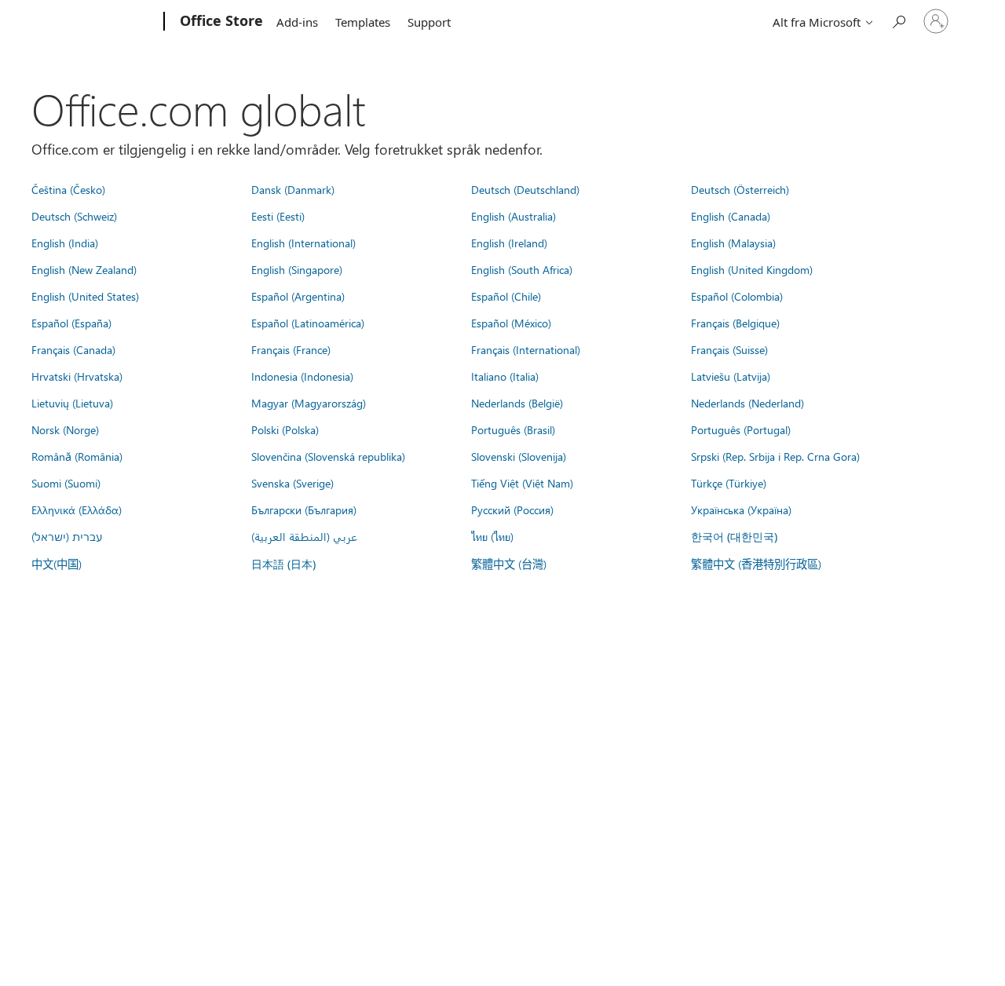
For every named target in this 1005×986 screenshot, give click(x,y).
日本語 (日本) (283, 564)
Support (429, 22)
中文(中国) (56, 564)
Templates (362, 22)
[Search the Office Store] (898, 20)
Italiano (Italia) (505, 376)
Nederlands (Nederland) (747, 403)
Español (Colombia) (737, 296)
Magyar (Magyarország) (308, 403)
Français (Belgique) (735, 322)
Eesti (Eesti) (278, 216)
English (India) (64, 242)
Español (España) (71, 322)
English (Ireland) (509, 242)
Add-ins (297, 22)
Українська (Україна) (741, 509)
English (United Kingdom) (752, 269)
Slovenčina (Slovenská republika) (328, 456)
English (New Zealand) (84, 269)
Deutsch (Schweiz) (74, 216)
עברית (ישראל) (66, 536)
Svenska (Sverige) (292, 483)
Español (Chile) (506, 296)
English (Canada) (730, 216)
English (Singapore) (296, 269)
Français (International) (525, 349)
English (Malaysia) (733, 242)
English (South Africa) (521, 269)
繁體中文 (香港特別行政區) (756, 564)
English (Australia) (513, 216)
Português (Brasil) (513, 429)
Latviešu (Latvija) (730, 376)
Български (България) (303, 509)
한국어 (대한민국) (734, 536)
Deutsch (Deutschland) (525, 189)
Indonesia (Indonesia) (302, 376)
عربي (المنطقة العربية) (304, 536)
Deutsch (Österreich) (740, 189)
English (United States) (85, 296)
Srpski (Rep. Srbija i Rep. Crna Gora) (775, 456)
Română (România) (76, 456)
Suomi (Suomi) (65, 483)
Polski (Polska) (285, 429)
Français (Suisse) (729, 349)
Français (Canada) (73, 349)
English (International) (303, 242)
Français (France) (291, 349)
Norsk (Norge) (65, 429)
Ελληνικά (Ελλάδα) (76, 509)
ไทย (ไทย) (492, 536)
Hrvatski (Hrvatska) (76, 376)
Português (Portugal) (741, 429)
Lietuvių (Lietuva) (72, 403)
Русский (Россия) (512, 509)
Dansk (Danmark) (292, 189)
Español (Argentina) (298, 296)
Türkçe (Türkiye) (728, 483)
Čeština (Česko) (68, 189)
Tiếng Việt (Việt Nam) (522, 483)
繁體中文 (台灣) (508, 564)
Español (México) (511, 322)
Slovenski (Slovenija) (518, 456)
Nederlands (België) (517, 403)
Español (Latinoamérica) (307, 322)
